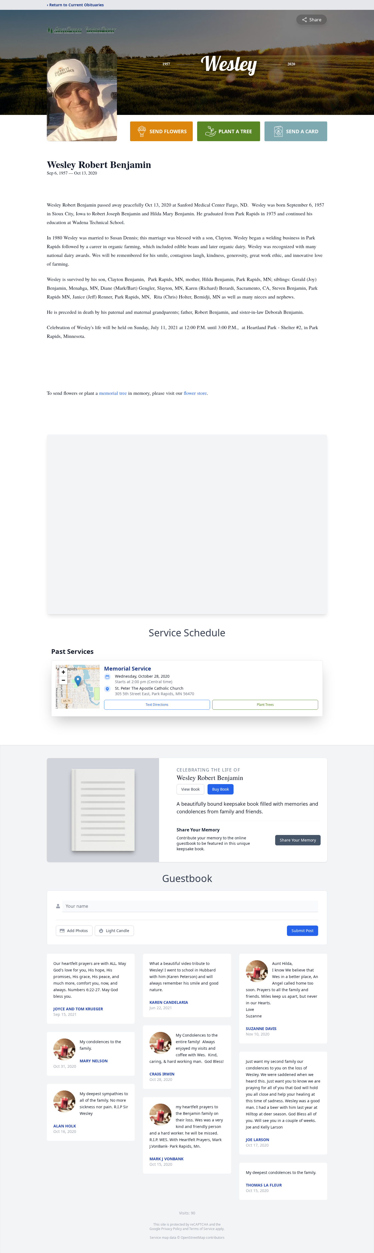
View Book (190, 789)
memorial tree (113, 393)
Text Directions (157, 704)
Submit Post (302, 930)
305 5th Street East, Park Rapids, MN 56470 (154, 693)
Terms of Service (202, 1228)
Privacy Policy (171, 1228)
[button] (77, 681)
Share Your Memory (298, 840)
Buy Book (220, 789)
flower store (195, 393)
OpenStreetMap (193, 1237)
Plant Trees (265, 704)
